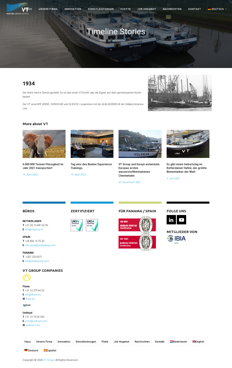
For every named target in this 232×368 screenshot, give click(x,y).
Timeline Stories (116, 40)
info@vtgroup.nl (34, 229)
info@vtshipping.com (37, 261)
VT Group (48, 360)
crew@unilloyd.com (36, 321)
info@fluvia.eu (33, 294)
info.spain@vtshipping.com (40, 245)
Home (103, 40)
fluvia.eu (30, 298)
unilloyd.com (33, 325)
